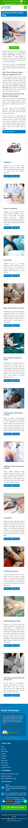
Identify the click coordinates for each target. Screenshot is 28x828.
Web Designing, (20, 818)
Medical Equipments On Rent (8, 778)
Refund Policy (4, 763)
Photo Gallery (4, 751)
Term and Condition (6, 767)
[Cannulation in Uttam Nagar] (14, 503)
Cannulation (8, 518)
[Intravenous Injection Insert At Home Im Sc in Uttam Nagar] (14, 663)
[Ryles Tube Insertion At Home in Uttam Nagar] (14, 293)
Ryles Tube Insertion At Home (14, 308)
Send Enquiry (16, 176)
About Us (3, 749)
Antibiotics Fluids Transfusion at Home (14, 467)
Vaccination (8, 260)
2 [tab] (11, 738)
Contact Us (4, 756)
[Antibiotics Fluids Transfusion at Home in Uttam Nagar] (14, 451)
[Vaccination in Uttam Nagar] (14, 245)
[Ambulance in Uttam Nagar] (14, 147)
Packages (3, 753)
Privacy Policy (4, 765)
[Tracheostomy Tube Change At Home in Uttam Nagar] (14, 398)
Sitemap (3, 758)
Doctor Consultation (10, 208)
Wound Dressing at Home (12, 621)
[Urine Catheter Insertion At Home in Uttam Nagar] (14, 343)
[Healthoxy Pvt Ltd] (6, 7)
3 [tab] (13, 738)
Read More (7, 176)
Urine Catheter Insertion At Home (13, 359)
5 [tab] (18, 738)
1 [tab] (9, 738)
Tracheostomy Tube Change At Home (13, 414)
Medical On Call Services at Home (10, 774)
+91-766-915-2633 (15, 807)
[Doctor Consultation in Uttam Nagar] (14, 193)
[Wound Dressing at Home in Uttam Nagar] (14, 606)
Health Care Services (6, 776)
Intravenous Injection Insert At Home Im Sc (14, 679)
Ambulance (7, 162)
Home (2, 746)
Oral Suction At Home (11, 571)
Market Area (4, 760)
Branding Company (17, 820)
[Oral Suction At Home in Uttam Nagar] (14, 556)
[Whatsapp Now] (25, 801)
